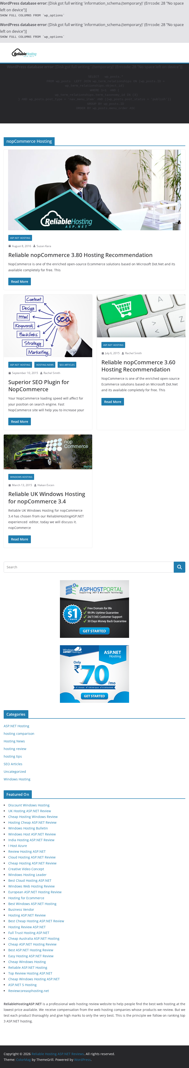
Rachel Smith (52, 373)
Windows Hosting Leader (27, 874)
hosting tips (13, 756)
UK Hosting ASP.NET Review (29, 811)
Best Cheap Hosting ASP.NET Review (36, 921)
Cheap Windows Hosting (27, 962)
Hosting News (44, 364)
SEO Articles (66, 364)
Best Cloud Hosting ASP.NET (29, 880)
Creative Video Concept (26, 869)
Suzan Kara (44, 246)
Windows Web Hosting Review (31, 886)
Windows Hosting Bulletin (28, 828)
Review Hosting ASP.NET (27, 851)
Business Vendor (21, 909)
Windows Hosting (21, 477)
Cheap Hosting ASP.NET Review (32, 863)
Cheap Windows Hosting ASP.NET (34, 979)
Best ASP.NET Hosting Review (30, 950)
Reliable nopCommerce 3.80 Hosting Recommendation (80, 255)
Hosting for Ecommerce (26, 898)
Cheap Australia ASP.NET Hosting (33, 938)
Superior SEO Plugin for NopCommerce (38, 385)
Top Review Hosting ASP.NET (30, 973)
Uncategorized (15, 771)
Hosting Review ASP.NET (27, 927)
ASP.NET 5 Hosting (22, 985)
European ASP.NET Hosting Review (35, 892)
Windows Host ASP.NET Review (32, 834)
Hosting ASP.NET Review (27, 915)
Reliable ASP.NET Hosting (27, 967)
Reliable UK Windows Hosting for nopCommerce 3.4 (46, 497)
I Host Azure (17, 845)
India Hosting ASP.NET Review (31, 840)
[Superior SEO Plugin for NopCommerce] (48, 326)
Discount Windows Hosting (29, 805)
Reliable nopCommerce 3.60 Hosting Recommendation (138, 365)
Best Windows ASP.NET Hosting (32, 904)
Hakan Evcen (46, 485)
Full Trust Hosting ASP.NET (28, 933)
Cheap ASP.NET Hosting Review (32, 944)
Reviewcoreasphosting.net (28, 991)
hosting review (15, 749)
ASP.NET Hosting (20, 237)
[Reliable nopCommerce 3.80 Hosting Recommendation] (94, 190)
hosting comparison (19, 733)
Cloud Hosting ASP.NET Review (32, 857)
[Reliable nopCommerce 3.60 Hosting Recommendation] (141, 316)
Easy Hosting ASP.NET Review (30, 956)
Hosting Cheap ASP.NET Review (32, 822)
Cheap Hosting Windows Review (33, 816)
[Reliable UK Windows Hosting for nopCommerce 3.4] (48, 452)
